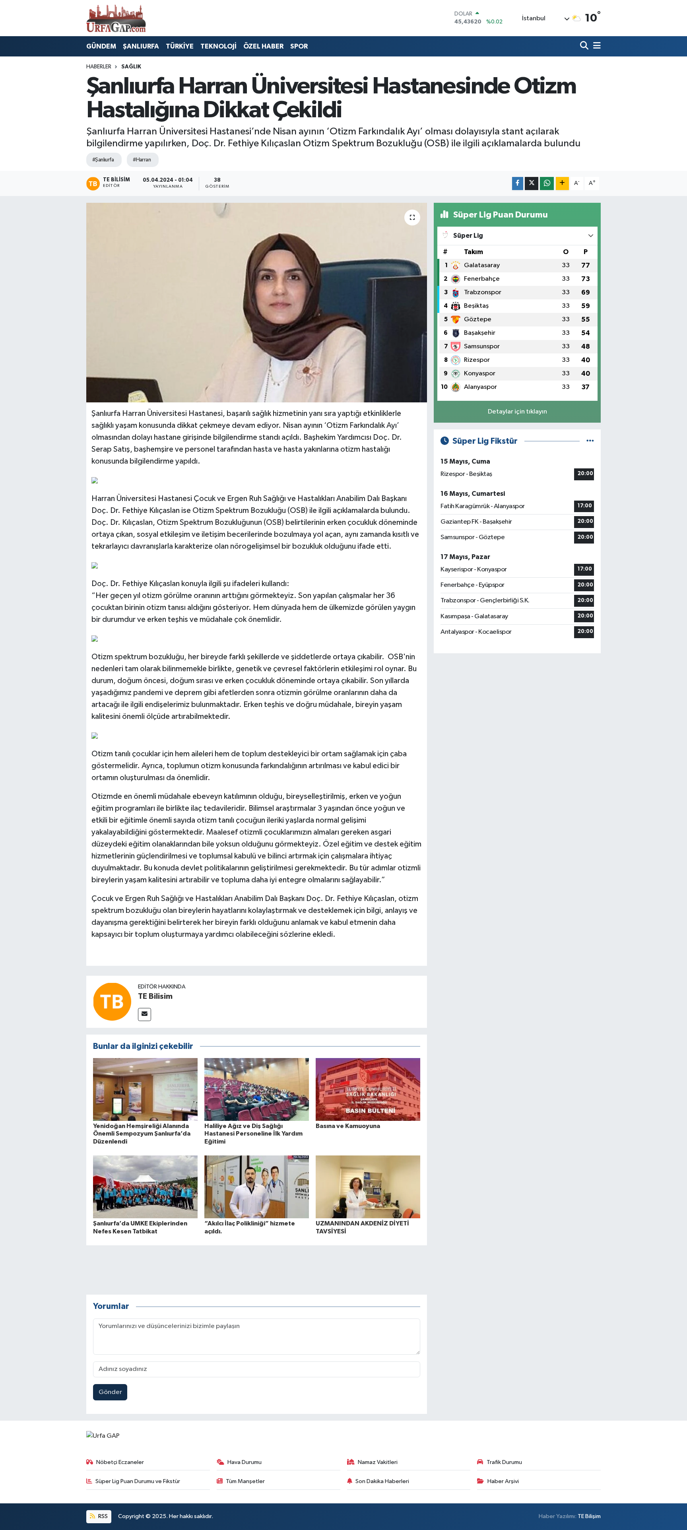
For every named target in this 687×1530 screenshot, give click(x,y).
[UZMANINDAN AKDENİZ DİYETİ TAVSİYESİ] (368, 1186)
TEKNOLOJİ (218, 46)
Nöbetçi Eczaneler (120, 1462)
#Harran (142, 160)
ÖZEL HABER (263, 46)
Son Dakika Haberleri (382, 1481)
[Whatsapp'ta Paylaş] (547, 183)
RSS (102, 1516)
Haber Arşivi (503, 1481)
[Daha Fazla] (562, 183)
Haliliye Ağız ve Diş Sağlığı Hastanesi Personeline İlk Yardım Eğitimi (253, 1133)
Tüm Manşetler (245, 1481)
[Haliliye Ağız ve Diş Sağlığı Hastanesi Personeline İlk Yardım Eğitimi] (256, 1089)
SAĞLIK (131, 67)
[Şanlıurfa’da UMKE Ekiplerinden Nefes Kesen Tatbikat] (145, 1186)
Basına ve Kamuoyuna (348, 1126)
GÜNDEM (101, 46)
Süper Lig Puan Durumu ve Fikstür (137, 1481)
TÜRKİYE (180, 46)
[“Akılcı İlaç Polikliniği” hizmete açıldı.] (256, 1186)
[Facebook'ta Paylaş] (517, 183)
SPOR (299, 46)
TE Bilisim (155, 996)
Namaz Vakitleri (378, 1462)
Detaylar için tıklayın (517, 411)
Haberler (98, 67)
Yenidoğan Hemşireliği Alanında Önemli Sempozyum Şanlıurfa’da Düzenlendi (141, 1133)
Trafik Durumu (504, 1462)
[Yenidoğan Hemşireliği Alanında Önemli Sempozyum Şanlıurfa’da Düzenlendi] (145, 1089)
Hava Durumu (244, 1462)
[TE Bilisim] (112, 1001)
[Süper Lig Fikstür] (590, 441)
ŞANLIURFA (141, 46)
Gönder (110, 1392)
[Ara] (585, 46)
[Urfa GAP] (116, 18)
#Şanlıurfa (103, 160)
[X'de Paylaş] (531, 183)
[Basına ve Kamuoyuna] (368, 1089)
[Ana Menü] (595, 46)
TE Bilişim (589, 1516)
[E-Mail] (144, 1014)
